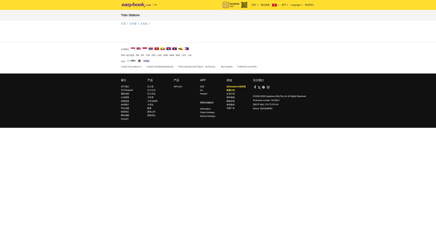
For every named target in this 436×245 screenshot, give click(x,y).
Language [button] (296, 5)
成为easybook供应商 (236, 87)
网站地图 (125, 116)
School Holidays (207, 116)
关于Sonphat (127, 90)
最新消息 (125, 94)
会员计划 (231, 94)
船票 (149, 108)
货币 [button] (284, 5)
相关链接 (231, 97)
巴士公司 (151, 90)
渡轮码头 (151, 116)
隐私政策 (231, 101)
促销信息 (125, 101)
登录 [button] (254, 5)
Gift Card (178, 87)
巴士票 (150, 87)
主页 (123, 24)
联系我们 (309, 5)
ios (201, 90)
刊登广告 (231, 108)
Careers (124, 119)
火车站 (143, 24)
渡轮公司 (151, 112)
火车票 (133, 24)
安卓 (202, 87)
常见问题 (125, 108)
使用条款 (231, 105)
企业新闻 (125, 97)
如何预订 (125, 105)
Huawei (203, 94)
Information (205, 109)
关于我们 (125, 87)
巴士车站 (151, 94)
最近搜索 (265, 5)
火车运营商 (152, 101)
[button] (275, 5)
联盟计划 (231, 90)
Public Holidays (207, 113)
